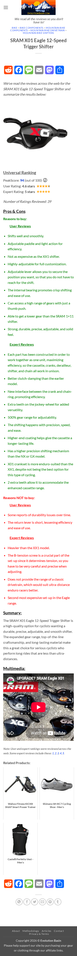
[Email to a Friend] (42, 902)
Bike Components (31, 27)
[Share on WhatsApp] (19, 902)
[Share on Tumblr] (57, 902)
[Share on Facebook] (26, 902)
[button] (5, 7)
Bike (14, 27)
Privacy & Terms (39, 933)
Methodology (30, 930)
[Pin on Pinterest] (50, 902)
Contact (59, 930)
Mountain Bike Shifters (38, 32)
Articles (46, 930)
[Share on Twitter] (34, 902)
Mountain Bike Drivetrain (47, 30)
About (16, 930)
